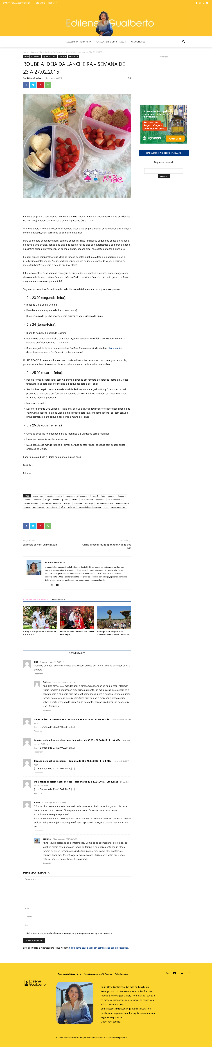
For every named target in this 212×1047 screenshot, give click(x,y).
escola (56, 499)
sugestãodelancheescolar (90, 507)
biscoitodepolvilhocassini (76, 496)
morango (89, 503)
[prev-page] (25, 641)
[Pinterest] (40, 85)
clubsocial (121, 496)
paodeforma (38, 507)
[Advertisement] (77, 206)
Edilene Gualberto (35, 78)
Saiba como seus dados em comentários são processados (98, 947)
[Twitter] (33, 85)
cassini (111, 496)
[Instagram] (200, 3)
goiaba (65, 499)
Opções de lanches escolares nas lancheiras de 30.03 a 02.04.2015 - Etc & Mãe (77, 740)
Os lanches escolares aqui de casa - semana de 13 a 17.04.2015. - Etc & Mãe (76, 781)
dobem (28, 499)
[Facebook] (196, 3)
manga (67, 503)
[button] (183, 42)
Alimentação (44, 52)
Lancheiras (62, 56)
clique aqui (114, 348)
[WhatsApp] (48, 85)
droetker (37, 499)
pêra (63, 507)
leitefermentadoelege (51, 503)
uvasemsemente (118, 507)
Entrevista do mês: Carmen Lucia (40, 544)
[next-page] (30, 641)
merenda (78, 503)
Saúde (33, 52)
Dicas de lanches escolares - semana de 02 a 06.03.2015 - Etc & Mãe (71, 719)
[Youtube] (207, 3)
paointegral (52, 507)
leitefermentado (31, 503)
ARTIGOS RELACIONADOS (36, 599)
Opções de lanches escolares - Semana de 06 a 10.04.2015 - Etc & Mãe (73, 760)
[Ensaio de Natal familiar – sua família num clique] (77, 617)
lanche (74, 499)
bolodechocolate (97, 496)
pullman (71, 507)
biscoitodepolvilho (54, 496)
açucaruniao (38, 496)
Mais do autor (59, 599)
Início (25, 52)
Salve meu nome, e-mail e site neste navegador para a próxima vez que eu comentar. (69, 933)
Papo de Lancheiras (49, 56)
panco (27, 507)
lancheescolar (87, 499)
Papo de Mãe (73, 56)
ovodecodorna (122, 503)
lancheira (100, 499)
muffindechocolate (105, 503)
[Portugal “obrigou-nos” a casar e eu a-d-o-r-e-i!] (40, 617)
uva (106, 507)
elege (47, 499)
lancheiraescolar (115, 499)
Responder (38, 674)
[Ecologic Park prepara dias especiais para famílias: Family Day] (114, 617)
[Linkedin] (203, 3)
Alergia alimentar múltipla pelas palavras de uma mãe (106, 546)
